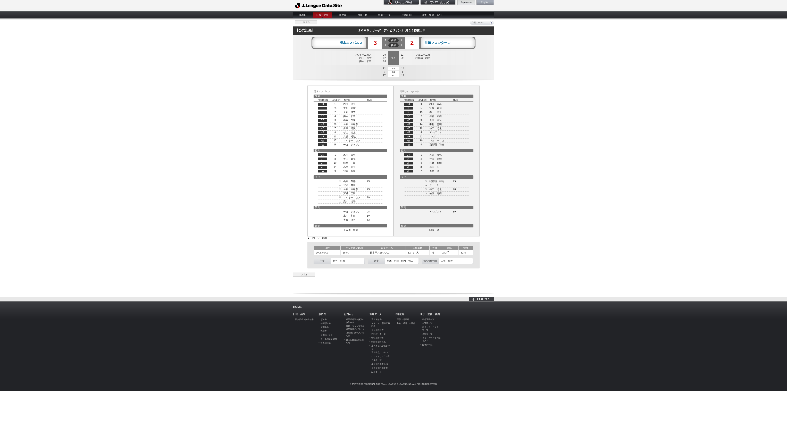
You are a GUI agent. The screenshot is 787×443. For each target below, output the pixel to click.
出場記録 (407, 15)
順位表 (342, 15)
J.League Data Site (318, 5)
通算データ (384, 15)
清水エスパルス (351, 43)
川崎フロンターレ (437, 43)
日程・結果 (322, 15)
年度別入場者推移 (379, 364)
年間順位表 (326, 323)
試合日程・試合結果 (304, 319)
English (485, 2)
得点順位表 (326, 343)
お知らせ (362, 15)
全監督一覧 (427, 334)
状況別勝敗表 (377, 338)
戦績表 (324, 331)
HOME (302, 15)
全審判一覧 (427, 345)
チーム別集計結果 (329, 339)
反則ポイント (327, 335)
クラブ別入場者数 (379, 368)
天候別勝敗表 (377, 330)
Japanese (466, 2)
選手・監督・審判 (431, 15)
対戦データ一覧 (378, 334)
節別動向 (325, 327)
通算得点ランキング (380, 352)
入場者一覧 (376, 360)
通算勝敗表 (376, 319)
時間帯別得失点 (378, 342)
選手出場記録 (403, 319)
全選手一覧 (427, 323)
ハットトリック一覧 (380, 356)
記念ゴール (376, 372)
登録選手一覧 (428, 319)
